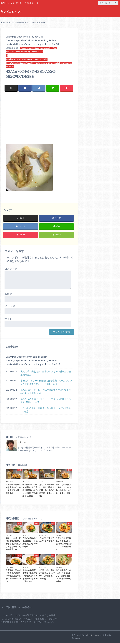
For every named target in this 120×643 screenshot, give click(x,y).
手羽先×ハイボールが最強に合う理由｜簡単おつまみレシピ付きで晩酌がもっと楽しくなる (46, 382)
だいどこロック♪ (11, 11)
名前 (8, 293)
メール (10, 306)
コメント (11, 268)
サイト (8, 318)
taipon (22, 442)
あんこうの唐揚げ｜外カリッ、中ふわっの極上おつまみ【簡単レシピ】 (45, 401)
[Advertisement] (39, 121)
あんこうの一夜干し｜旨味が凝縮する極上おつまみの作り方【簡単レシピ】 (45, 391)
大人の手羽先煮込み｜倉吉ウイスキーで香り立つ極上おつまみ (45, 373)
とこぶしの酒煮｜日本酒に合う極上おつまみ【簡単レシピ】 (45, 410)
